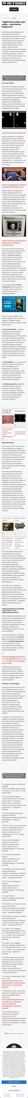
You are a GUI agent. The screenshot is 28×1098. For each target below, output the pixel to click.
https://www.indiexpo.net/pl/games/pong (20, 433)
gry (13, 1033)
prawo (21, 1033)
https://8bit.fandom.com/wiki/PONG (14, 133)
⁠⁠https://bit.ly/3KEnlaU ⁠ (8, 293)
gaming (10, 1033)
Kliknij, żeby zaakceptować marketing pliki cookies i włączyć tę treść (14, 78)
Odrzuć (14, 1086)
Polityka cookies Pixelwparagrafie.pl (7, 1094)
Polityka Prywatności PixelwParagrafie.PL (20, 1094)
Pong (18, 1033)
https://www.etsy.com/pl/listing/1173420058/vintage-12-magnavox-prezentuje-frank (14, 243)
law (16, 1033)
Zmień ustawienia (14, 1090)
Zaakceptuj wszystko (14, 1082)
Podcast (14, 18)
